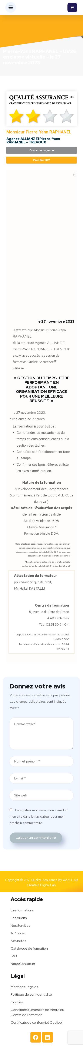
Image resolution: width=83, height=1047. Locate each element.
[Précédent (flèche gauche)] (7, 523)
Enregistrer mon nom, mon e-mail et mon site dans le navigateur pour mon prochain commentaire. (39, 816)
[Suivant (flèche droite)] (75, 523)
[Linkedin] (47, 1037)
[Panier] (72, 7)
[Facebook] (35, 1037)
